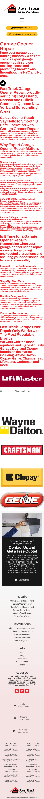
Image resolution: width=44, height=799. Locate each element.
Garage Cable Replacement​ (22, 601)
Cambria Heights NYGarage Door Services (11, 775)
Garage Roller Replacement (22, 607)
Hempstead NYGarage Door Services (11, 755)
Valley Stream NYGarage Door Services (33, 744)
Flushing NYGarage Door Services (33, 765)
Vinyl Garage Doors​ (22, 637)
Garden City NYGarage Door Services (33, 749)
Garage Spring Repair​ (22, 610)
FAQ (22, 656)
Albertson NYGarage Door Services (33, 780)
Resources (22, 659)
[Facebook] (17, 691)
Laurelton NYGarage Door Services (11, 770)
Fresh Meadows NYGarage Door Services (11, 765)
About (22, 653)
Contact (22, 665)
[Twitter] (22, 691)
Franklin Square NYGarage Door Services (11, 780)
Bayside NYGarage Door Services (33, 755)
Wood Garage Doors (22, 640)
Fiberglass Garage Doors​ (22, 631)
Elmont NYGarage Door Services (33, 775)
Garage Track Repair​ (22, 616)
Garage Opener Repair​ (22, 604)
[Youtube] (27, 691)
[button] (22, 19)
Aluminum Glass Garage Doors (22, 628)
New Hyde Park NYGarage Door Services (11, 749)
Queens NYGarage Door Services (33, 760)
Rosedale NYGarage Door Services (33, 770)
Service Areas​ (22, 662)
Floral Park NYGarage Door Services (11, 744)
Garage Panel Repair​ (22, 613)
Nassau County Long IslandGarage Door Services (11, 760)
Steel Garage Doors (22, 634)
